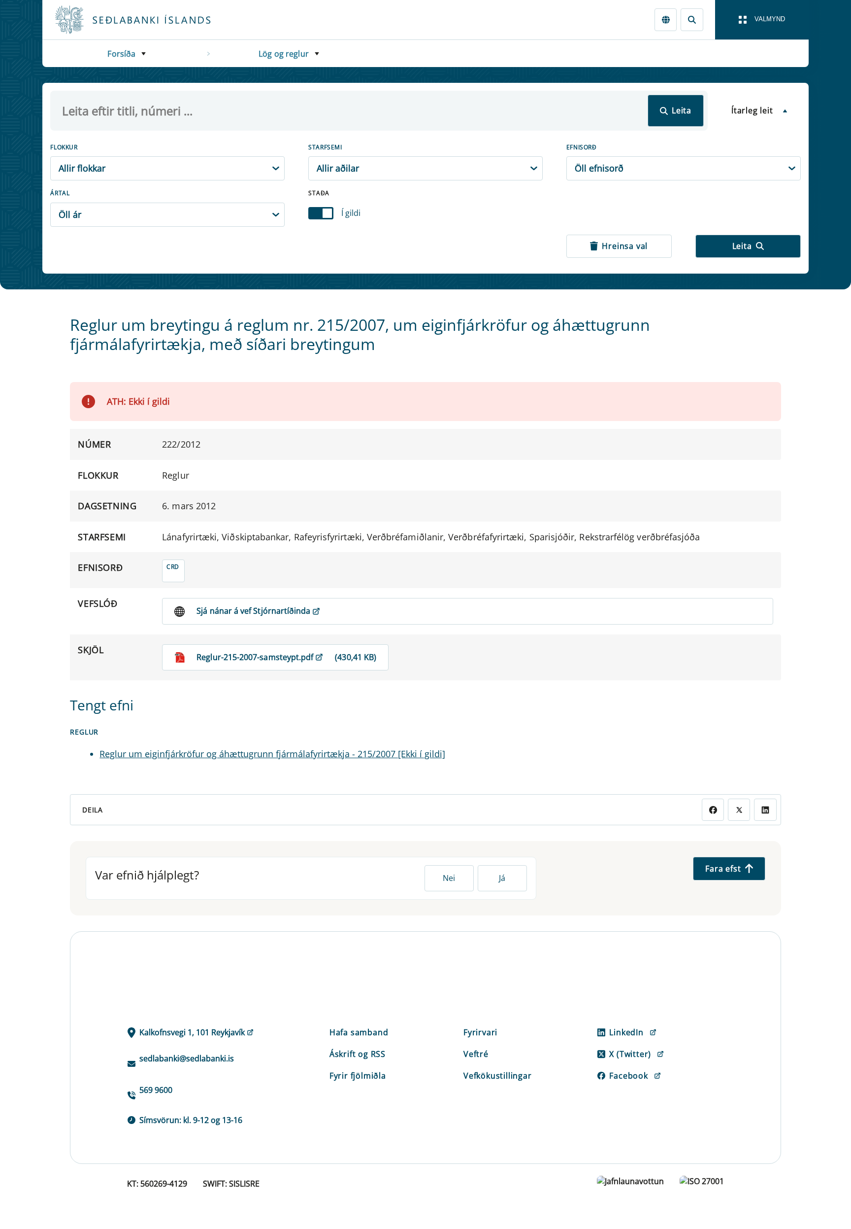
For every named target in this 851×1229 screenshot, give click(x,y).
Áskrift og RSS (357, 1054)
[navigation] (762, 19)
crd (172, 566)
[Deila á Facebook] (713, 810)
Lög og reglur (284, 53)
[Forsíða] (148, 19)
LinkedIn (626, 1032)
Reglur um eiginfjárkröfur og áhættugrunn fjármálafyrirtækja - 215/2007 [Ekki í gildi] (272, 754)
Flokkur (63, 147)
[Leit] (692, 19)
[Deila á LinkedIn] (765, 810)
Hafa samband (359, 1032)
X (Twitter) (630, 1054)
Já (502, 878)
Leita (681, 110)
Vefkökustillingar (497, 1075)
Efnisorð (581, 147)
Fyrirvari (480, 1032)
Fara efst (723, 868)
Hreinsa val (625, 246)
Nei (449, 878)
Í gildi (350, 213)
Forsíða (121, 53)
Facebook (628, 1075)
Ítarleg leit (752, 110)
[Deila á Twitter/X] (739, 810)
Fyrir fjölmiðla (357, 1075)
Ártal (59, 193)
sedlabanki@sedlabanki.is (186, 1058)
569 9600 (155, 1090)
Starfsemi (325, 147)
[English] (666, 19)
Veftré (476, 1054)
